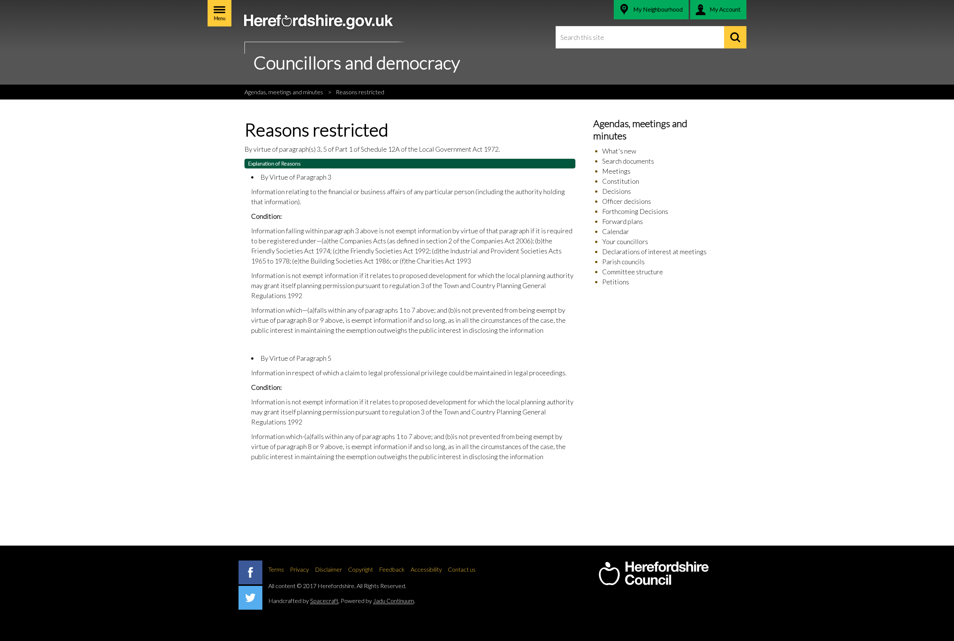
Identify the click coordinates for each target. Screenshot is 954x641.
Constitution (620, 181)
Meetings (616, 171)
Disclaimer (328, 569)
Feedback (392, 569)
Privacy (299, 569)
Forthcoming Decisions (635, 211)
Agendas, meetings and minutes (283, 91)
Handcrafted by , (303, 600)
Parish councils (623, 262)
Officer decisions (626, 201)
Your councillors (625, 241)
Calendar (615, 231)
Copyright (360, 569)
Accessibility (426, 569)
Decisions (616, 191)
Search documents (628, 161)
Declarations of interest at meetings (654, 251)
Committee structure (632, 272)
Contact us (462, 569)
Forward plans (622, 221)
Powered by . (378, 600)
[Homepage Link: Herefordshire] (654, 574)
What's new (619, 151)
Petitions (615, 282)
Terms (276, 569)
